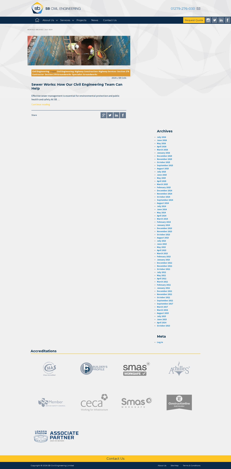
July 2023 (161, 241)
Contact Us (109, 20)
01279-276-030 (183, 9)
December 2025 (164, 156)
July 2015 (161, 316)
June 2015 (162, 319)
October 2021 (163, 297)
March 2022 (162, 281)
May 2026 (161, 143)
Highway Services (107, 71)
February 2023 (164, 256)
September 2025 (165, 165)
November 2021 (164, 294)
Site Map (175, 465)
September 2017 (165, 303)
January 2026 (163, 153)
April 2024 (161, 215)
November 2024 (164, 193)
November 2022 (164, 266)
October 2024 (163, 197)
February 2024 (164, 222)
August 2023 (163, 237)
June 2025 (162, 175)
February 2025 (164, 187)
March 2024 (162, 219)
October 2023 (163, 234)
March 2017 (162, 307)
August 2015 (163, 313)
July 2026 (161, 137)
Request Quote (194, 20)
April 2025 (161, 181)
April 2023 (161, 250)
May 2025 (161, 178)
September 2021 (165, 300)
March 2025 (162, 184)
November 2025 (164, 159)
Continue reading (40, 104)
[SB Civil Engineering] (56, 8)
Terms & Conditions (191, 465)
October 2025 (163, 162)
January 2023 (163, 259)
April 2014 (161, 322)
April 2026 (161, 146)
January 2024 (163, 225)
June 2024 (162, 209)
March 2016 (162, 310)
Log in (160, 342)
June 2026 (162, 140)
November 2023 (164, 231)
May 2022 (161, 275)
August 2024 (163, 203)
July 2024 (161, 206)
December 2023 (164, 228)
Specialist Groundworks (84, 74)
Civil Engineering (40, 71)
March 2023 (162, 253)
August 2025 (163, 168)
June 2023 (162, 244)
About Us (48, 20)
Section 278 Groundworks (58, 74)
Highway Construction (86, 71)
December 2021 (164, 291)
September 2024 (165, 200)
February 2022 (164, 285)
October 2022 (163, 269)
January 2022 (163, 288)
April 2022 (161, 278)
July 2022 (161, 272)
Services (65, 20)
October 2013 (163, 325)
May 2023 (161, 247)
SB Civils (122, 77)
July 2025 (161, 171)
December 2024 (164, 190)
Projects (81, 20)
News (94, 20)
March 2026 (162, 149)
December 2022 (164, 263)
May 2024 (161, 212)
